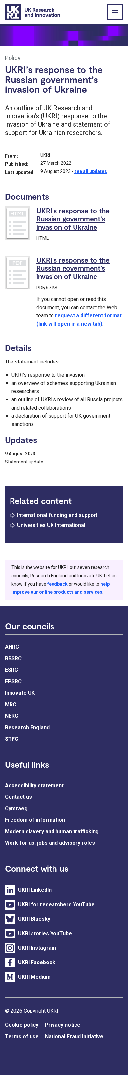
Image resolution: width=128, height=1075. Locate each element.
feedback (57, 584)
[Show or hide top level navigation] (115, 12)
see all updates (90, 171)
